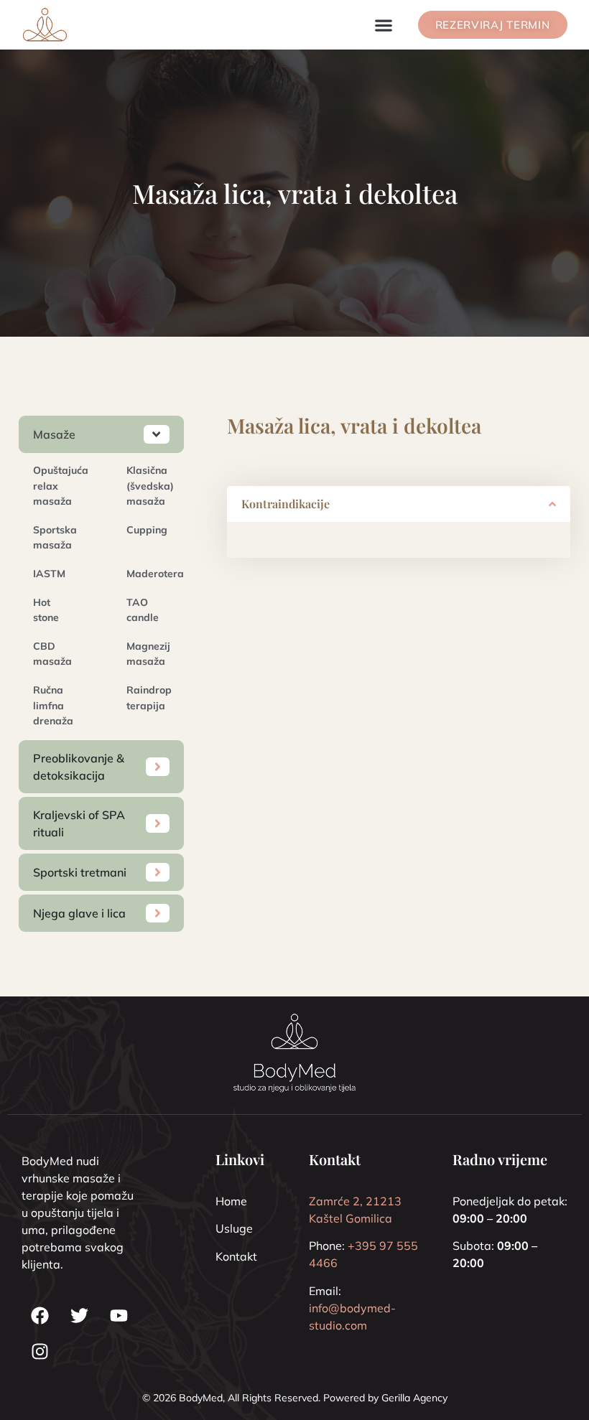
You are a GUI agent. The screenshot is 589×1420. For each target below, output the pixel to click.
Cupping (146, 529)
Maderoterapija (164, 573)
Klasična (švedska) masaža (150, 486)
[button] (384, 25)
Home (231, 1201)
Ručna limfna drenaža (53, 705)
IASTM (49, 573)
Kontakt (236, 1256)
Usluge (234, 1228)
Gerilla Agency (414, 1397)
